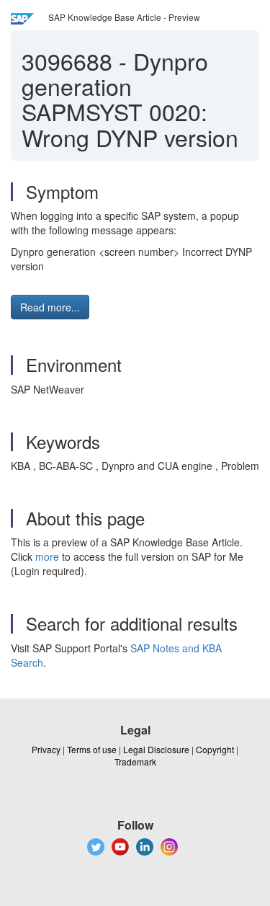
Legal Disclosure (156, 749)
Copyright (215, 749)
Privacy (46, 749)
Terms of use (92, 749)
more (47, 556)
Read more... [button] (50, 307)
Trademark (135, 761)
